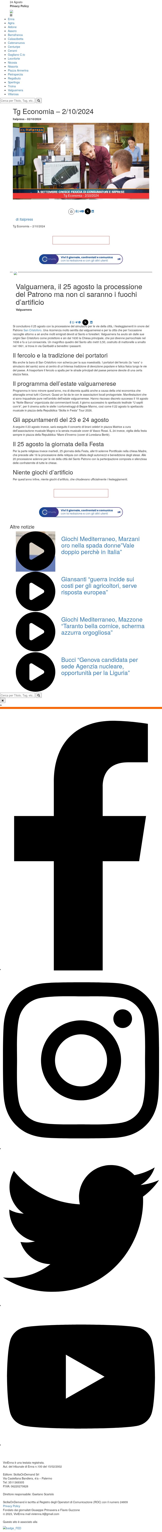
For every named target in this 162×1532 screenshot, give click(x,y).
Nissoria (13, 66)
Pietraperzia (15, 74)
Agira (11, 23)
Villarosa (13, 94)
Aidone (12, 27)
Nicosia (12, 62)
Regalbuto (14, 78)
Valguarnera (15, 90)
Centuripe (14, 47)
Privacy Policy (19, 6)
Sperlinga (14, 82)
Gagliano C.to (16, 54)
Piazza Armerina (18, 70)
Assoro (12, 31)
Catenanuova (16, 43)
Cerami (12, 51)
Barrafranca (15, 35)
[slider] (77, 196)
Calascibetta (15, 39)
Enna (11, 19)
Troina (12, 86)
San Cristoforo (32, 330)
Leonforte (14, 58)
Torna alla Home (81, 240)
